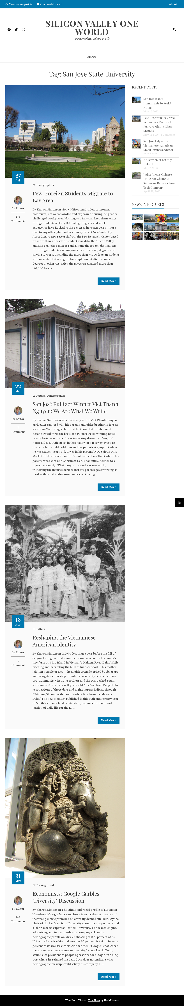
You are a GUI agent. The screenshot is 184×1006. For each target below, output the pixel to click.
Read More (108, 281)
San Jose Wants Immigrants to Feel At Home (157, 103)
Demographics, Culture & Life (92, 38)
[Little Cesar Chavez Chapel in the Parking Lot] (173, 227)
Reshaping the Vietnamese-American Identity (65, 641)
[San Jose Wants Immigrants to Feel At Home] (136, 100)
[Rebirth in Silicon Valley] (137, 227)
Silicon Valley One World (92, 27)
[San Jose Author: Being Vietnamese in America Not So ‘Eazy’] (149, 236)
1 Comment (168, 134)
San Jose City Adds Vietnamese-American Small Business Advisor (158, 145)
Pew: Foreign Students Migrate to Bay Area (73, 197)
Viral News (94, 1000)
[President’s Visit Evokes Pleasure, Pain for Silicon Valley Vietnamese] (173, 236)
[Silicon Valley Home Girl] (161, 218)
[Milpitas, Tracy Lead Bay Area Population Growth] (137, 217)
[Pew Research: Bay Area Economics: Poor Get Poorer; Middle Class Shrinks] (136, 119)
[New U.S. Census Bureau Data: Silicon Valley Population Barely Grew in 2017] (149, 227)
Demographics (45, 185)
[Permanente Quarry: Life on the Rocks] (149, 218)
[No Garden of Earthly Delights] (136, 161)
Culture (40, 395)
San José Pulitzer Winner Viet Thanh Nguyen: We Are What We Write (75, 407)
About (173, 4)
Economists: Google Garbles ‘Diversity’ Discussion (66, 897)
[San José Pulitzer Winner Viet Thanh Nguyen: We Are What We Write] (161, 227)
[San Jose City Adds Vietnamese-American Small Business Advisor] (136, 144)
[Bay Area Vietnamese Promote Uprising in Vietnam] (137, 236)
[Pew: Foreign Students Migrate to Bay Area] (173, 218)
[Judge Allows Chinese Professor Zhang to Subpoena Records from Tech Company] (136, 175)
